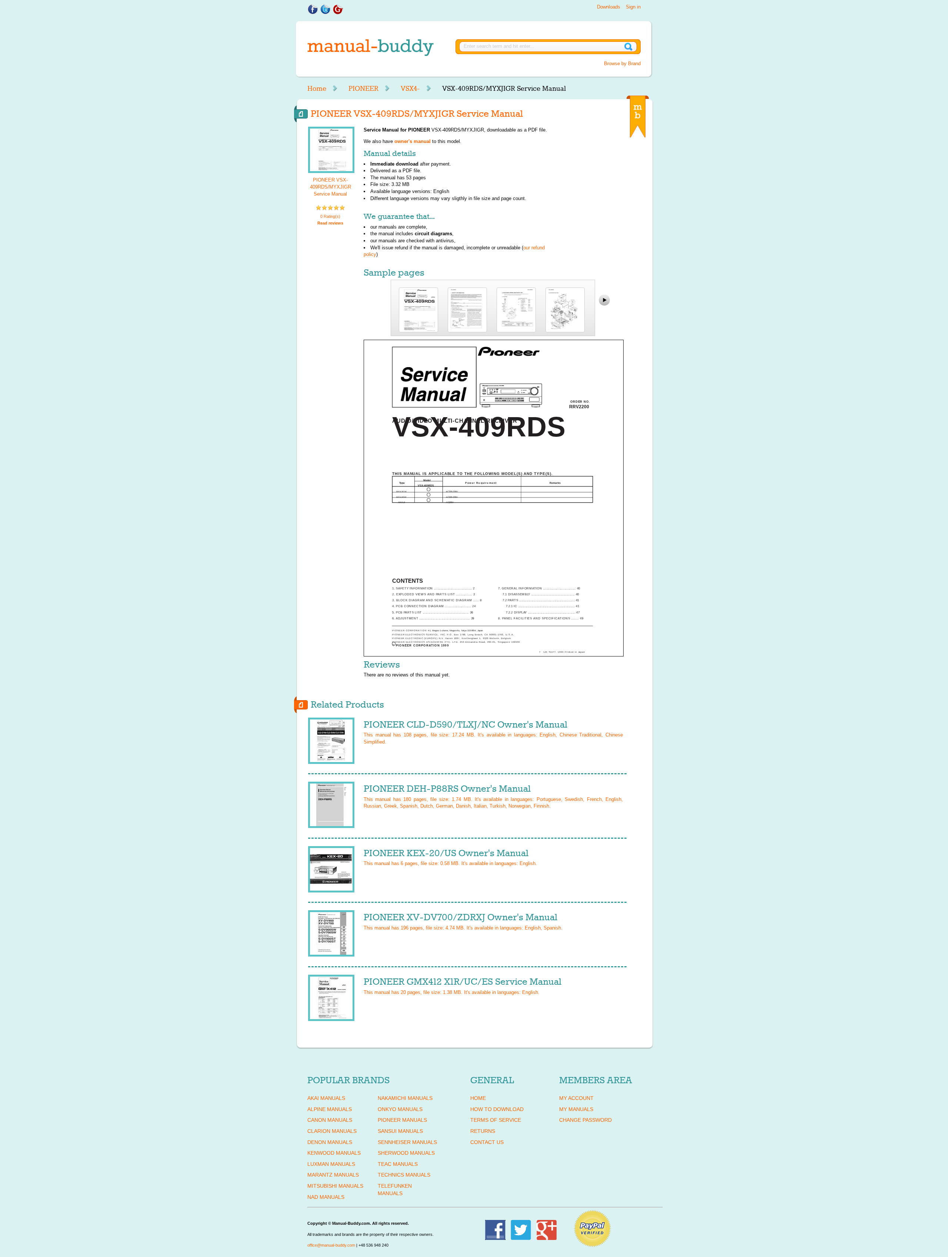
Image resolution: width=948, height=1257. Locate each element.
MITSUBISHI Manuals (335, 1186)
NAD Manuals (325, 1197)
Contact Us (487, 1142)
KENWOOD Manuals (334, 1153)
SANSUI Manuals (400, 1131)
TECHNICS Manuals (404, 1175)
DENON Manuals (329, 1142)
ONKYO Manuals (400, 1109)
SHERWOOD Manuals (406, 1153)
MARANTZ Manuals (333, 1175)
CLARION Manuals (332, 1131)
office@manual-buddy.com (331, 1245)
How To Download (497, 1109)
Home (316, 88)
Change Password (585, 1120)
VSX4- (410, 88)
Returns (482, 1131)
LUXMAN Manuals (331, 1164)
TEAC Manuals (398, 1164)
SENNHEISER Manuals (407, 1142)
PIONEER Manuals (402, 1120)
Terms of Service (495, 1120)
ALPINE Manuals (329, 1109)
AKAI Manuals (326, 1098)
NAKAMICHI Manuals (405, 1098)
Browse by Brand (622, 63)
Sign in (633, 7)
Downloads (608, 7)
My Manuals (576, 1109)
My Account (576, 1098)
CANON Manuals (329, 1120)
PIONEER (363, 88)
